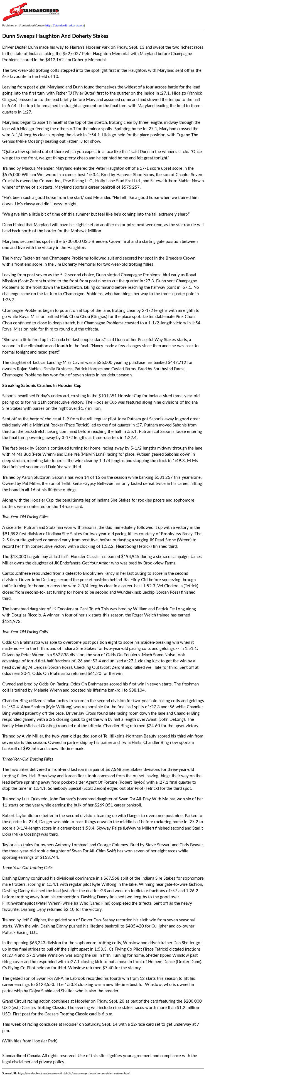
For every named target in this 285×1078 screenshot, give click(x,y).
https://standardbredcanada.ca (64, 25)
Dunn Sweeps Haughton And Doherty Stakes (55, 36)
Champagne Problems (69, 258)
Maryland (165, 70)
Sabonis (9, 396)
